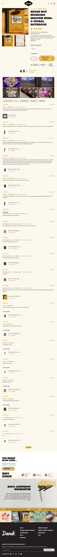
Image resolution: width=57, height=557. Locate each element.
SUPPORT (23, 537)
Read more (33, 40)
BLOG (21, 535)
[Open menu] (4, 3)
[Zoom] (15, 21)
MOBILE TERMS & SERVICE (45, 530)
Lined (33, 49)
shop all (7, 469)
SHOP (21, 528)
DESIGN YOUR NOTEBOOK (27, 530)
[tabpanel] (28, 275)
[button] (11, 82)
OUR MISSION (24, 533)
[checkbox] (42, 101)
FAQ (39, 535)
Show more (28, 447)
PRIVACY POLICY (43, 528)
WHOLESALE (41, 533)
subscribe (48, 550)
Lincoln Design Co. (43, 32)
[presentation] (0, 517)
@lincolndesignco (35, 33)
